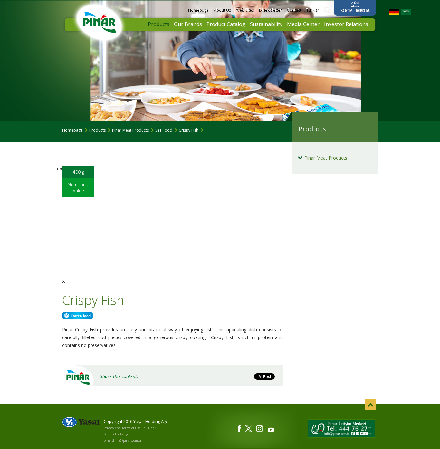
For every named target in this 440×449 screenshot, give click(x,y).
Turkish (312, 10)
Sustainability (266, 24)
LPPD (152, 428)
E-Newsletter (270, 10)
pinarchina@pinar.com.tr (122, 440)
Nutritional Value (78, 187)
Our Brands (188, 24)
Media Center (303, 24)
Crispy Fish (188, 130)
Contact (294, 10)
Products (158, 24)
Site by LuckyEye (116, 434)
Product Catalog (225, 24)
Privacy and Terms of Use (122, 428)
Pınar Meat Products (130, 130)
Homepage (198, 10)
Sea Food (163, 130)
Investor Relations (346, 24)
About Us (222, 10)
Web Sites (244, 10)
